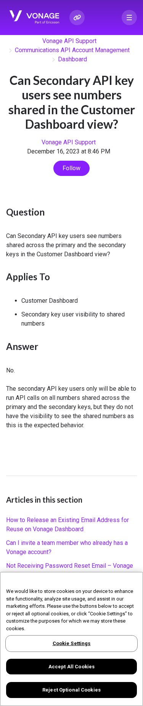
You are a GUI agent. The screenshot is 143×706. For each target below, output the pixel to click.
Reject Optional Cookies (71, 690)
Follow (71, 168)
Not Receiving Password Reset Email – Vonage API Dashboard (69, 570)
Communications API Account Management (72, 50)
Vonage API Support (69, 41)
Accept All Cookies (71, 666)
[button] (129, 17)
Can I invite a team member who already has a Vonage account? (67, 547)
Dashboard (72, 59)
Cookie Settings (72, 643)
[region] (71, 639)
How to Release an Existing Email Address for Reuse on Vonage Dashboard (67, 524)
